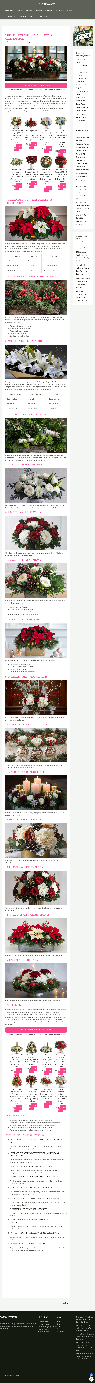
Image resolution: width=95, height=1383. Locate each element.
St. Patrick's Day (81, 173)
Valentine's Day (81, 186)
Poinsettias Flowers (82, 144)
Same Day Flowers (13, 1375)
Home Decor (80, 134)
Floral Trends (80, 114)
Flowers (78, 124)
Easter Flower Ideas (82, 107)
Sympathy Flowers (64, 11)
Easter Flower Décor (83, 104)
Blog (58, 1324)
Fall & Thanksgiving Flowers (47, 1327)
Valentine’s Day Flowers (15, 16)
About (59, 1326)
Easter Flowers (81, 111)
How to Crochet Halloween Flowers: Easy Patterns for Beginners (85, 1336)
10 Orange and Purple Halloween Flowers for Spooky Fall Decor (83, 1328)
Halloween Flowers (82, 130)
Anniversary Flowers (83, 56)
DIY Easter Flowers (82, 69)
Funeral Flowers (43, 1329)
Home (59, 1321)
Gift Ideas (79, 127)
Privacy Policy (61, 1331)
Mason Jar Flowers (82, 137)
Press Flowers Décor (83, 147)
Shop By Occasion (37, 16)
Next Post (66, 1303)
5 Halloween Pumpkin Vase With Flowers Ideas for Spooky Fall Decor (85, 1319)
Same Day (9, 11)
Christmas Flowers (44, 11)
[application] (46, 16)
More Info (18, 148)
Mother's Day (80, 140)
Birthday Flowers (24, 11)
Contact (59, 1329)
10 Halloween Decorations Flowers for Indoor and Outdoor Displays (85, 1356)
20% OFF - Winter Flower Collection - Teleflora (36, 85)
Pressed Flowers (81, 151)
